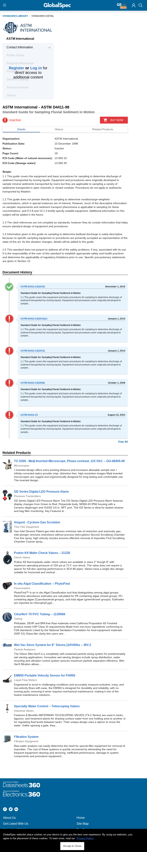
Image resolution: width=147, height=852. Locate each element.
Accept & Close (72, 846)
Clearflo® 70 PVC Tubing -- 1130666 (39, 614)
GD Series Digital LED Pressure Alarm (41, 491)
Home (81, 817)
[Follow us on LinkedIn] (16, 809)
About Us (9, 817)
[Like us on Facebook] (5, 809)
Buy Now (116, 120)
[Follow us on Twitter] (11, 809)
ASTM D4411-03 (29, 415)
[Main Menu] (5, 5)
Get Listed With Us (15, 823)
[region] (73, 840)
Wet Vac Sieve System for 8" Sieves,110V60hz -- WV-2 (52, 645)
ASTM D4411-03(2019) (32, 286)
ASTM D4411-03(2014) (32, 350)
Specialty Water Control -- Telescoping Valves (47, 706)
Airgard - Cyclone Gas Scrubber (37, 522)
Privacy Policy (85, 838)
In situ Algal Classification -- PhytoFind (42, 583)
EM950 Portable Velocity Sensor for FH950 (44, 675)
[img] (134, 5)
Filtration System (26, 736)
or (25, 68)
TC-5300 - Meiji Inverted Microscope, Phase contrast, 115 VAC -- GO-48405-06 (69, 461)
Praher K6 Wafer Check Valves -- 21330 (42, 553)
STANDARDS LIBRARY (15, 16)
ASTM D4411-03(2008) (32, 383)
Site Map (83, 823)
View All (123, 441)
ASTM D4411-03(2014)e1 (33, 318)
